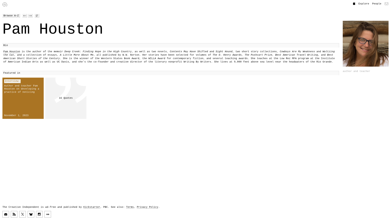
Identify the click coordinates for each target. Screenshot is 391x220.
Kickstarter (91, 207)
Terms (130, 207)
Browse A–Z (11, 15)
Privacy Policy (147, 207)
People (376, 3)
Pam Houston (11, 51)
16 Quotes (66, 98)
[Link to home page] (4, 4)
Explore (363, 3)
